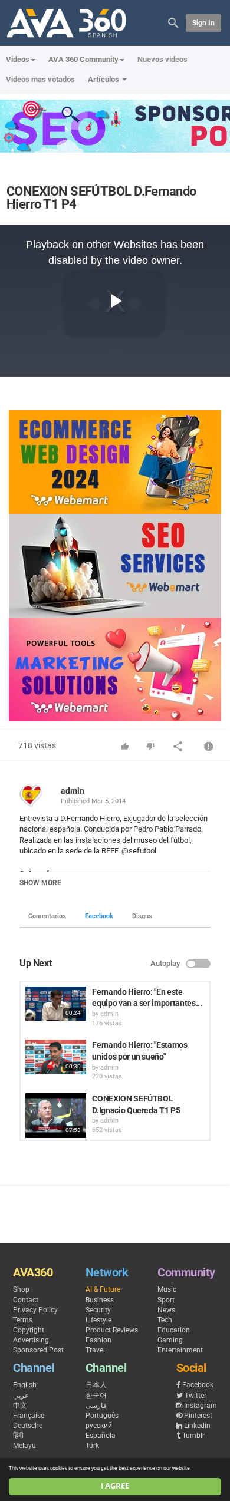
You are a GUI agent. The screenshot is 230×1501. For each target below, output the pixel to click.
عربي (21, 1395)
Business (100, 1300)
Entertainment (180, 1350)
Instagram (200, 1405)
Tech (164, 1320)
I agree (115, 1486)
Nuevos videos (162, 59)
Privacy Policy (35, 1310)
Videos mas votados (40, 79)
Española (101, 1435)
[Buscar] (173, 22)
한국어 (96, 1395)
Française (28, 1415)
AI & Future (103, 1289)
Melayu (24, 1445)
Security (98, 1310)
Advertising (31, 1340)
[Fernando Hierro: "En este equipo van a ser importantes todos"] (55, 1004)
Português (102, 1415)
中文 (20, 1405)
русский (99, 1425)
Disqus (142, 916)
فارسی (96, 1405)
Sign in (203, 23)
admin (72, 791)
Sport (166, 1300)
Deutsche (27, 1425)
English (25, 1385)
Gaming (170, 1340)
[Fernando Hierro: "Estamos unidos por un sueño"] (55, 1057)
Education (173, 1330)
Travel (95, 1350)
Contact (25, 1300)
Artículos (104, 79)
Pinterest (198, 1415)
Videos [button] (17, 59)
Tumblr (193, 1435)
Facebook (99, 916)
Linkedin (197, 1425)
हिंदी (18, 1435)
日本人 (96, 1385)
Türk (92, 1445)
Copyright (28, 1330)
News (166, 1310)
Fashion (98, 1340)
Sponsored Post (38, 1350)
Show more (40, 883)
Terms (22, 1320)
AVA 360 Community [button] (83, 59)
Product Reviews (112, 1330)
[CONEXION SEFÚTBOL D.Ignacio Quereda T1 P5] (55, 1115)
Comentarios (47, 916)
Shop (21, 1289)
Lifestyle (98, 1320)
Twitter (195, 1395)
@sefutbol (138, 850)
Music (166, 1289)
